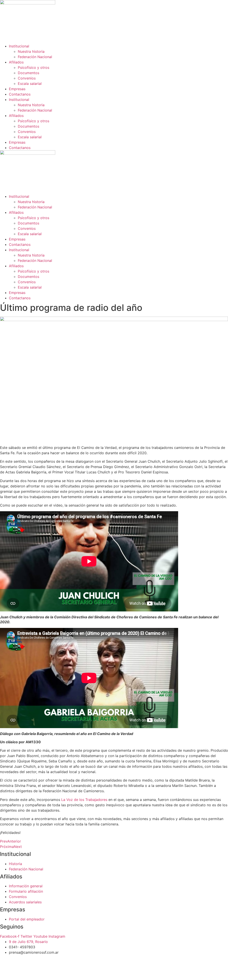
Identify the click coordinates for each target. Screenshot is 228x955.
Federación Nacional (35, 57)
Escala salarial (30, 83)
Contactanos (20, 94)
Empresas (17, 89)
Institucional (19, 46)
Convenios (27, 78)
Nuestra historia (31, 51)
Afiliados (16, 62)
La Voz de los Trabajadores (84, 799)
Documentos (28, 73)
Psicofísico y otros (33, 67)
